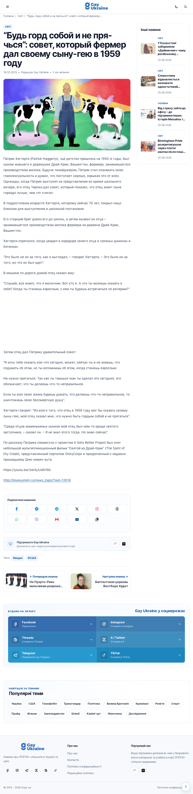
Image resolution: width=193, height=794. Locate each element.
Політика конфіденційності (84, 766)
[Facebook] (16, 508)
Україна (163, 103)
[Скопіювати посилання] (97, 519)
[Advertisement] (66, 322)
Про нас (72, 753)
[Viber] (37, 519)
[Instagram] (97, 508)
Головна (8, 16)
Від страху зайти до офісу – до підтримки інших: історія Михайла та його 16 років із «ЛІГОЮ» (172, 117)
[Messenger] (37, 508)
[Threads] (117, 508)
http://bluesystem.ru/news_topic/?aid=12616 (37, 480)
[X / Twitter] (36, 770)
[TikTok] (55, 770)
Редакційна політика (80, 773)
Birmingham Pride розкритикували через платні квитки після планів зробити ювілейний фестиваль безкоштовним (172, 152)
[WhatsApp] (16, 519)
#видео (18, 557)
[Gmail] (56, 519)
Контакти (73, 759)
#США (32, 557)
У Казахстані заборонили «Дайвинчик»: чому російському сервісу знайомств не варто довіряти (172, 52)
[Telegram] (56, 508)
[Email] (77, 519)
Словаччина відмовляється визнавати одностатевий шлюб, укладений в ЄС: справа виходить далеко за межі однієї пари (171, 88)
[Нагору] (186, 787)
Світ (20, 16)
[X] (77, 508)
